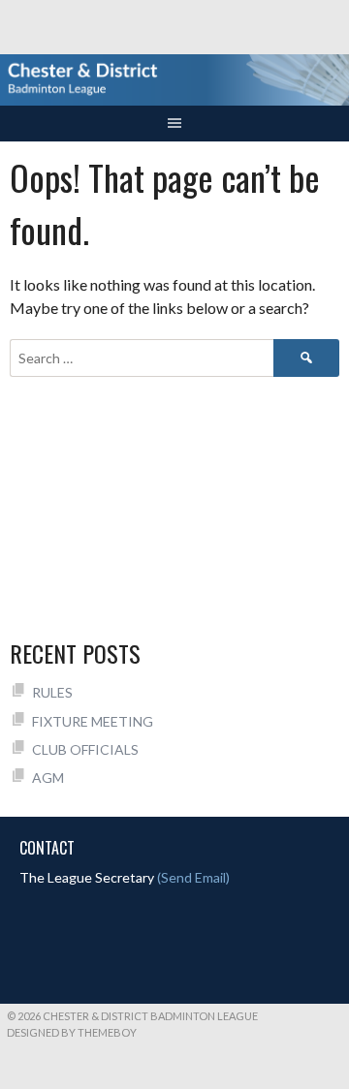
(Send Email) (193, 877)
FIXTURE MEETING (92, 721)
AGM (48, 777)
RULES (52, 692)
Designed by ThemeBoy (72, 1032)
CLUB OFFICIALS (85, 749)
